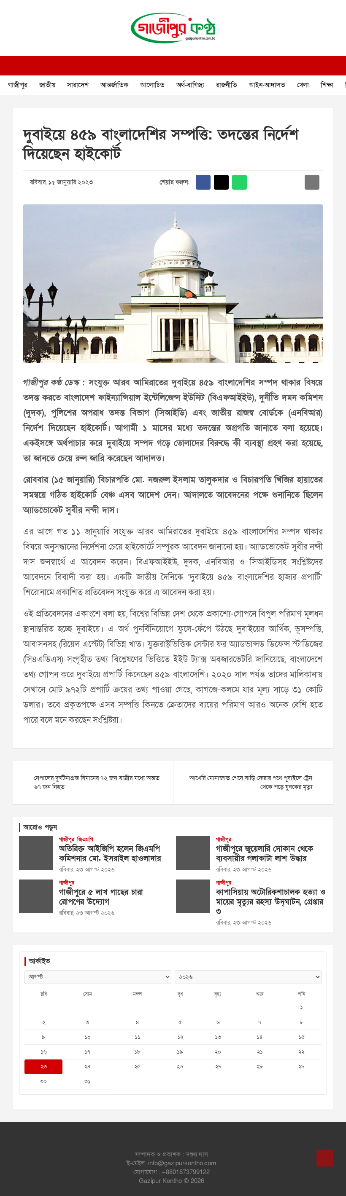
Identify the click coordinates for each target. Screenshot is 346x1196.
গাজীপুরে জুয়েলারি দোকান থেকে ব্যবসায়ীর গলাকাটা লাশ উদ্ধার (264, 854)
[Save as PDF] (275, 182)
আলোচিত (152, 85)
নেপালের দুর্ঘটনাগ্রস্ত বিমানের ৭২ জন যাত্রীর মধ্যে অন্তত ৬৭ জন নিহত (96, 782)
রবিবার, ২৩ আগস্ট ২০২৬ (86, 870)
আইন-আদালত (267, 85)
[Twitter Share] (221, 182)
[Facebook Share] (203, 182)
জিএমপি (85, 839)
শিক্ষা (327, 85)
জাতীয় (47, 85)
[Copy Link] (294, 182)
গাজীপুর (17, 85)
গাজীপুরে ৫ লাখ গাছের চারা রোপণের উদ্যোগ (101, 897)
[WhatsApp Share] (239, 182)
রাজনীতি (226, 85)
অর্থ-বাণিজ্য (190, 85)
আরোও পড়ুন (40, 827)
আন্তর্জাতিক (114, 85)
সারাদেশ (78, 85)
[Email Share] (312, 182)
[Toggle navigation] (16, 65)
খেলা (303, 85)
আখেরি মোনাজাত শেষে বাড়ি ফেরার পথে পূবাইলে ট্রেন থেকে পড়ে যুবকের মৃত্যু (250, 782)
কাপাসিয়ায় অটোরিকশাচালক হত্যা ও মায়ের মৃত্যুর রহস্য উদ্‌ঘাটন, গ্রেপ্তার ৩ (271, 902)
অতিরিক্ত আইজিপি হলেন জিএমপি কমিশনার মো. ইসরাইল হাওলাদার (110, 854)
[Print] (257, 182)
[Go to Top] (324, 1158)
